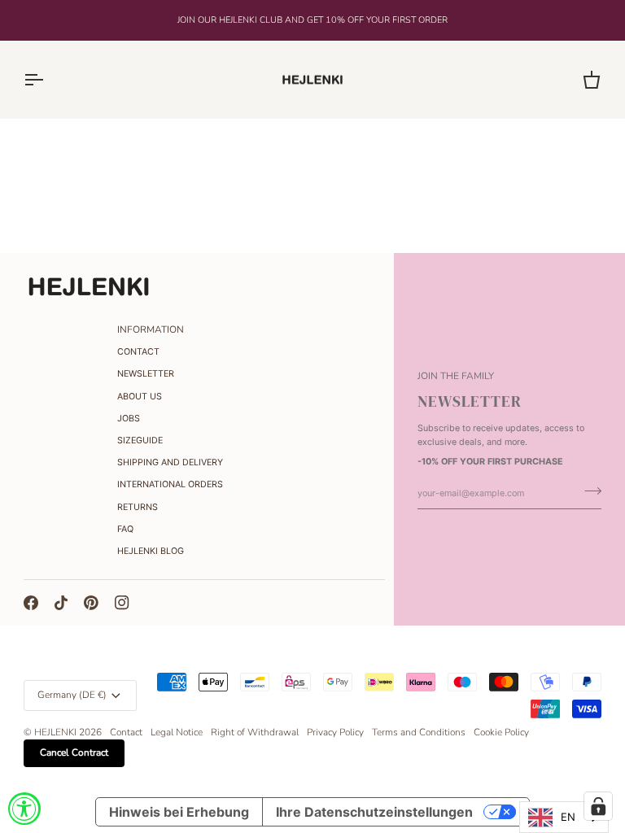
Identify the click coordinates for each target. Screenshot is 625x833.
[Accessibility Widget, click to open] (24, 808)
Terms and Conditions (418, 732)
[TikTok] (61, 602)
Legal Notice (177, 732)
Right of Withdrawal (255, 732)
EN (568, 816)
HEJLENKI (55, 732)
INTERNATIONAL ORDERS (170, 484)
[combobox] (564, 817)
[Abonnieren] (588, 491)
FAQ (125, 529)
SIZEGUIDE (140, 440)
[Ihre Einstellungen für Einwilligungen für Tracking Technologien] (598, 806)
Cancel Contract (74, 752)
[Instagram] (122, 602)
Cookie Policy (501, 732)
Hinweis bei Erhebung (179, 812)
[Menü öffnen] (48, 80)
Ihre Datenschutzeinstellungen (374, 812)
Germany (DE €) (72, 694)
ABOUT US (139, 396)
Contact (126, 732)
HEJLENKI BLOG (150, 551)
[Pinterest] (91, 602)
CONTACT (138, 352)
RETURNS (137, 507)
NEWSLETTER (145, 374)
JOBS (128, 418)
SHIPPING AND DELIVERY (170, 462)
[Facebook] (31, 602)
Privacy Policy (335, 732)
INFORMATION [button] (150, 329)
